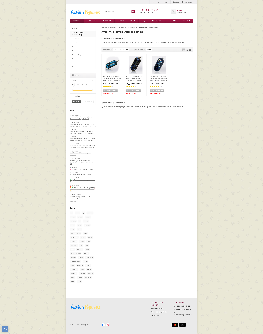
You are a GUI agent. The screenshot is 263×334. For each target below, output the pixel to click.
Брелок (83, 237)
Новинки (172, 21)
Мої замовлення (157, 309)
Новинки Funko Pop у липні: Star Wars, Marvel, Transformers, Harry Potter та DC (83, 125)
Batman (80, 217)
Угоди (132, 21)
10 (137, 86)
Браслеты (75, 39)
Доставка (107, 21)
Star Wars (79, 249)
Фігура (72, 229)
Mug (88, 241)
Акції (143, 21)
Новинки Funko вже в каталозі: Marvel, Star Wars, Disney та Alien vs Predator (82, 147)
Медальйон (74, 269)
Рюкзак (73, 217)
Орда (85, 233)
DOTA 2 (86, 221)
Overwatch (74, 245)
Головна (76, 21)
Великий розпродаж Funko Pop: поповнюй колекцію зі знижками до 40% (81, 162)
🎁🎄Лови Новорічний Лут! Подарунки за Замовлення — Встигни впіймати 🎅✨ (82, 189)
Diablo (72, 225)
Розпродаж (156, 21)
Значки (74, 29)
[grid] (183, 50)
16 (161, 86)
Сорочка (90, 273)
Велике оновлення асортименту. (80, 174)
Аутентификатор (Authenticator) (78, 34)
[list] (187, 50)
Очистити (88, 102)
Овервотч (73, 273)
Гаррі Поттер (89, 257)
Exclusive (87, 225)
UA (159, 2)
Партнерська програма (159, 312)
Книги (74, 51)
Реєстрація (188, 2)
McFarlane (74, 241)
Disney (79, 225)
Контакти (92, 21)
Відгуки (186, 21)
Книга (72, 265)
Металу (82, 241)
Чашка (72, 277)
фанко (72, 281)
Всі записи (73, 201)
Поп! (87, 245)
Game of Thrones (76, 233)
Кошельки (75, 59)
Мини (82, 269)
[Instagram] (108, 325)
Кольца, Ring (76, 55)
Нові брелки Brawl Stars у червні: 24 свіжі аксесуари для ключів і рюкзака (82, 132)
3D (71, 213)
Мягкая (89, 269)
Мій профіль (155, 315)
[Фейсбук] (103, 325)
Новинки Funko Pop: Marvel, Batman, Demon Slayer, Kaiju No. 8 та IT (81, 118)
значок (86, 261)
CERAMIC (73, 221)
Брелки (74, 43)
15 (114, 86)
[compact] (190, 50)
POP (81, 245)
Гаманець (80, 265)
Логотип (86, 253)
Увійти (176, 2)
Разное (74, 67)
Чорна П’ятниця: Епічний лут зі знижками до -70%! (80, 197)
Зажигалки (75, 47)
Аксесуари (131, 28)
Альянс (78, 213)
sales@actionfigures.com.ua (183, 315)
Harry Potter (74, 237)
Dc (79, 221)
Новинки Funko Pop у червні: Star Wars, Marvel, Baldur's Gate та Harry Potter (82, 139)
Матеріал (76, 96)
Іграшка (80, 277)
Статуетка (88, 277)
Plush (72, 249)
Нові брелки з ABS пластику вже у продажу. (81, 154)
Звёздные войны (75, 261)
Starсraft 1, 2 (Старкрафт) (118, 28)
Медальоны (76, 63)
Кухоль (88, 265)
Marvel (90, 237)
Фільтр (78, 75)
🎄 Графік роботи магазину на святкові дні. (82, 181)
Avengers (90, 213)
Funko (79, 229)
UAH (166, 2)
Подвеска (82, 273)
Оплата (121, 21)
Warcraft (73, 257)
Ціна (74, 80)
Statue (87, 249)
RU (153, 2)
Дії (83, 213)
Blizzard (88, 217)
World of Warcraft (76, 253)
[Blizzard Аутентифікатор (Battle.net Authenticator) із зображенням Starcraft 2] (135, 65)
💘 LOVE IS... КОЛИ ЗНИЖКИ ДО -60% (81, 169)
